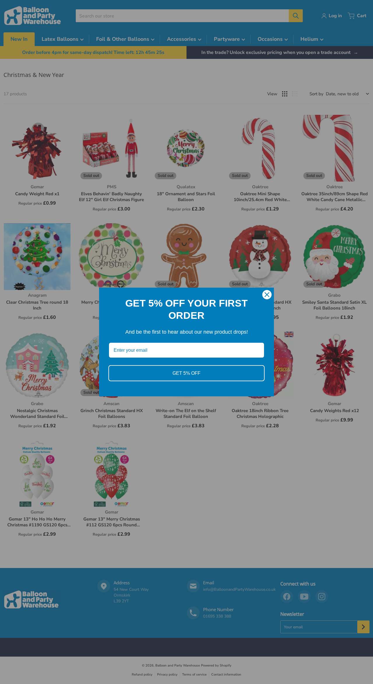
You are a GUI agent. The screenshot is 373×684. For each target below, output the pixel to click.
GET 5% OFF (186, 373)
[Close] (267, 295)
